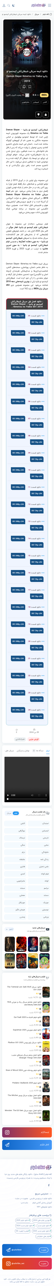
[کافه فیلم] (38, 5)
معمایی (22, 895)
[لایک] (46, 114)
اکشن (45, 102)
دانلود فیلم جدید (44, 1225)
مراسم (46, 888)
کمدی (23, 873)
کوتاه (47, 881)
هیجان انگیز (20, 909)
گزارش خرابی (33, 739)
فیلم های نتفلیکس (43, 1236)
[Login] (4, 5)
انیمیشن (36, 102)
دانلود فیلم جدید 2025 (41, 1231)
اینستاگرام (45, 1132)
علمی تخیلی (44, 866)
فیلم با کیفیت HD (22, 1231)
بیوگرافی (22, 830)
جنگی (23, 845)
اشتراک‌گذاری (20, 739)
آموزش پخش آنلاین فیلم (42, 1202)
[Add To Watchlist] (30, 87)
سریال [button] (9, 813)
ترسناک (22, 837)
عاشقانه (22, 859)
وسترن (22, 917)
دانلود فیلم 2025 (22, 1220)
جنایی (46, 845)
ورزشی (46, 917)
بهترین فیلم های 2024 (41, 1220)
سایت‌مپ (24, 1202)
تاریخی (46, 837)
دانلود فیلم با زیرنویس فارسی (41, 1198)
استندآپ (45, 823)
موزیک (46, 902)
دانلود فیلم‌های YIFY (44, 1207)
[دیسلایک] (38, 114)
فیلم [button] (15, 813)
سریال (37, 14)
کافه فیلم (46, 14)
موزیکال (22, 902)
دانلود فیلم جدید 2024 (24, 1225)
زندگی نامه (44, 859)
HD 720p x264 (37, 322)
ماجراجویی (25, 102)
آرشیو (11, 929)
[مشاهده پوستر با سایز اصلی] (27, 44)
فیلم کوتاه (45, 873)
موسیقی (45, 909)
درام (23, 852)
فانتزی (22, 866)
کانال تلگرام (44, 1144)
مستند (22, 888)
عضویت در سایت (21, 1198)
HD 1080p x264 (18, 316)
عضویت (43, 1250)
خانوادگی (45, 852)
